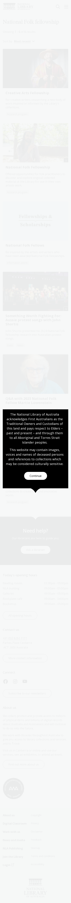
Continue (36, 476)
